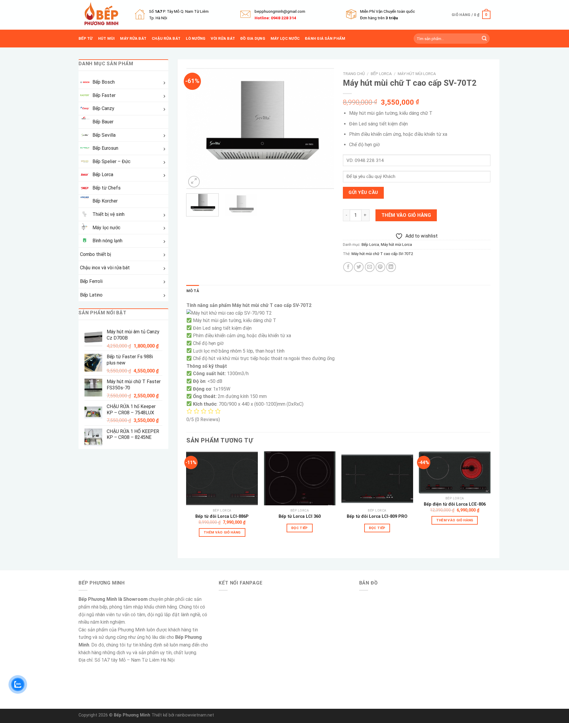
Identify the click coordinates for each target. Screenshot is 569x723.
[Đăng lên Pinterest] (380, 267)
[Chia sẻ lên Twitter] (359, 267)
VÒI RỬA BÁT (223, 38)
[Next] (323, 129)
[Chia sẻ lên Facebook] (348, 267)
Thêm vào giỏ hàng (406, 215)
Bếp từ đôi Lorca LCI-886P (222, 516)
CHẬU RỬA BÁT (166, 38)
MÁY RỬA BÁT (133, 38)
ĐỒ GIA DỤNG (252, 38)
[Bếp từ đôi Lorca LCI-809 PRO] (377, 478)
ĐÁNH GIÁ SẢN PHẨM (325, 38)
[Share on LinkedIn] (391, 267)
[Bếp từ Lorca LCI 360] (299, 478)
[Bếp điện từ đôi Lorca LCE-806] (454, 472)
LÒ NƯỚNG (195, 38)
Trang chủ (354, 73)
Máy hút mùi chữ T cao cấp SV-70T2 (382, 253)
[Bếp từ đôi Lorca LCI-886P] (222, 478)
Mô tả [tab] (192, 291)
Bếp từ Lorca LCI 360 (300, 516)
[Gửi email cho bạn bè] (370, 267)
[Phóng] (194, 181)
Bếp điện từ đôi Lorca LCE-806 (455, 504)
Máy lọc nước (285, 38)
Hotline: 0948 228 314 (275, 17)
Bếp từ (86, 38)
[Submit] (484, 39)
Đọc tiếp (299, 528)
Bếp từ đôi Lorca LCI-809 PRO (377, 516)
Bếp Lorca (381, 73)
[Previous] (196, 129)
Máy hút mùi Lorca (417, 73)
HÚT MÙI (106, 38)
